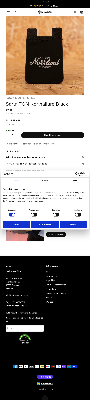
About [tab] (74, 181)
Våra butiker (51, 276)
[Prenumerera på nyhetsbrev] (41, 328)
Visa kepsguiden (56, 235)
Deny (16, 224)
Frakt (15, 113)
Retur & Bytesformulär (56, 284)
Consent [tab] (15, 181)
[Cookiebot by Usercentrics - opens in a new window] (77, 174)
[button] (45, 6)
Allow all (73, 224)
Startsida (9, 98)
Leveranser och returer (56, 293)
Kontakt (49, 297)
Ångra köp (51, 289)
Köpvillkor (50, 280)
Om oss (49, 301)
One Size (10, 124)
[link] (75, 12)
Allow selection (45, 224)
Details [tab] (45, 181)
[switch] (34, 214)
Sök (47, 271)
